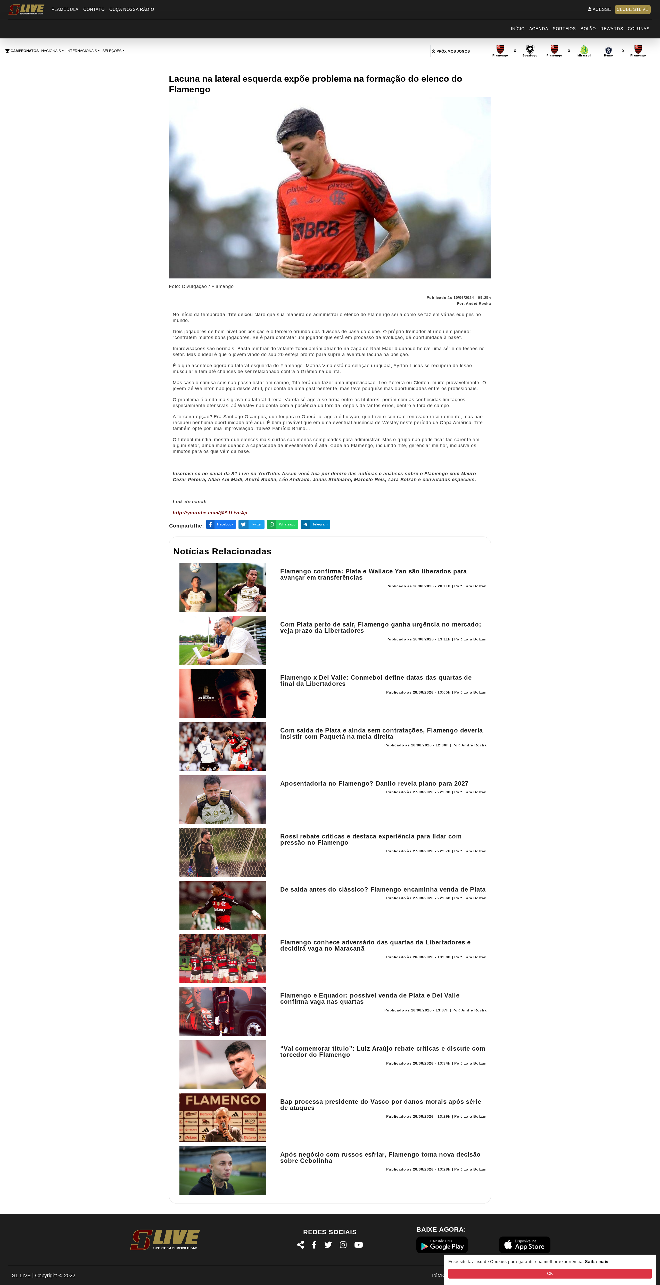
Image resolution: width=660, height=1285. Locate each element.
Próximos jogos (452, 51)
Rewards (611, 29)
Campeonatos (24, 51)
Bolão (588, 29)
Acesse (601, 9)
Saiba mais (596, 1261)
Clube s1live (633, 9)
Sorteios (564, 29)
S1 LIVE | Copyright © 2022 (43, 1275)
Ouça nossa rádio (131, 9)
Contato (94, 9)
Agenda (538, 29)
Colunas (639, 29)
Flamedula (65, 9)
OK (550, 1273)
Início (518, 29)
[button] (52, 51)
